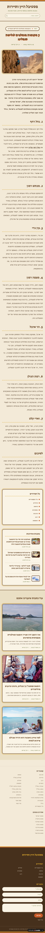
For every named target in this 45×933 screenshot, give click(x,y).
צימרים (41, 783)
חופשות (35, 521)
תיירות (41, 778)
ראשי (35, 29)
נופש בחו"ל (39, 789)
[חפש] (7, 16)
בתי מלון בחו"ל (16, 789)
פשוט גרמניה (39, 830)
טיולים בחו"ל (17, 778)
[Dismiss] (42, 930)
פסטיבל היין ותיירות (22, 6)
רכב (36, 517)
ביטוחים (18, 795)
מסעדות (35, 510)
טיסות (36, 506)
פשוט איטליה (39, 819)
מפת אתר (18, 800)
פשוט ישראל (39, 816)
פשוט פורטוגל (39, 833)
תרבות (35, 513)
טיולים (35, 503)
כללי (42, 803)
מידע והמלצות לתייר (37, 798)
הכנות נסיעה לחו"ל (15, 786)
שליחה (38, 915)
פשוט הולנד (39, 825)
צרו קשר (18, 803)
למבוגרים (40, 800)
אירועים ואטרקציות (15, 798)
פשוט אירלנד (39, 827)
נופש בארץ (40, 792)
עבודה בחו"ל (39, 786)
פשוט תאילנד (39, 822)
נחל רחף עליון (34, 147)
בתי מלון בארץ (16, 792)
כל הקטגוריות (33, 499)
